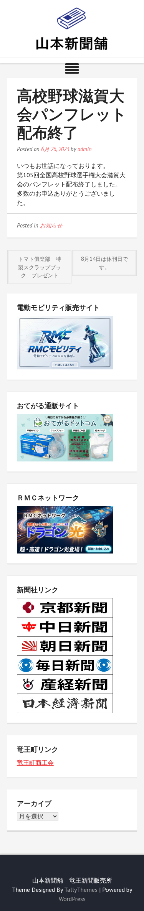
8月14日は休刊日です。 (104, 263)
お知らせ (51, 225)
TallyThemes (81, 889)
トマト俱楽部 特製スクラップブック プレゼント (39, 267)
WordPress (72, 899)
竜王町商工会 (35, 762)
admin (85, 149)
